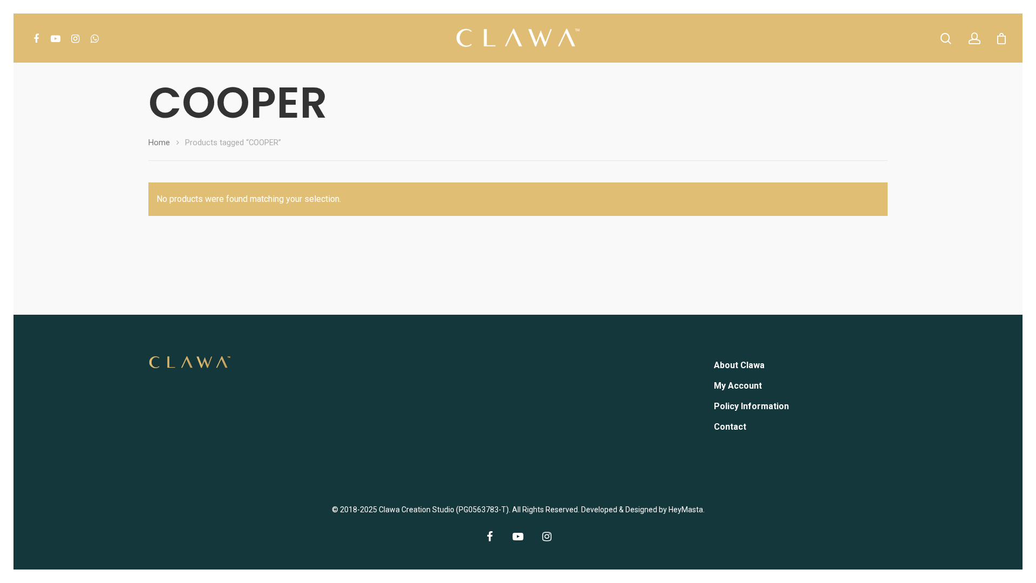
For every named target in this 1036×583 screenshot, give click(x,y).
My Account (738, 386)
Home (159, 142)
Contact (730, 427)
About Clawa (739, 365)
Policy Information (751, 406)
